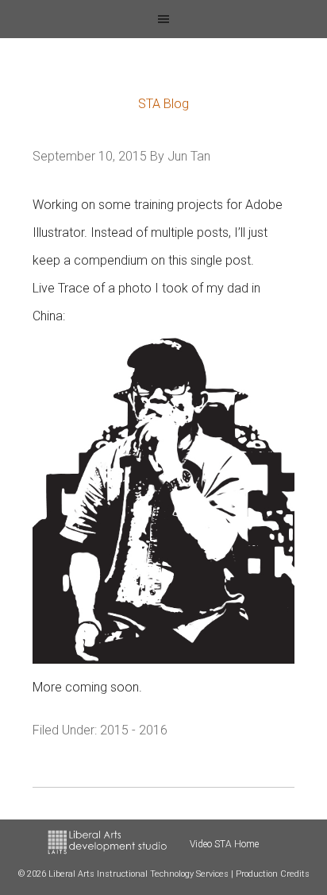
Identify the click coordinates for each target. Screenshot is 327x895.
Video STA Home (224, 844)
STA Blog (163, 103)
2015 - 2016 (133, 730)
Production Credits (273, 874)
